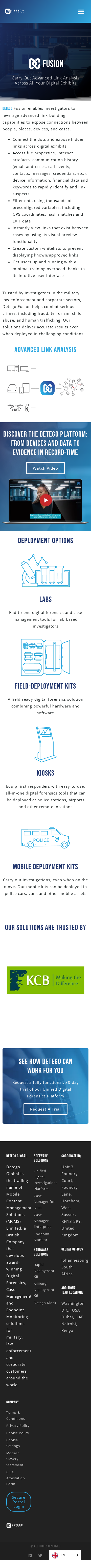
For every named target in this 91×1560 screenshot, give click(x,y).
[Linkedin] (30, 1555)
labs (45, 599)
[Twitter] (40, 1555)
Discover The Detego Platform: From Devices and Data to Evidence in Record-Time (45, 443)
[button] (81, 11)
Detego (7, 108)
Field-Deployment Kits (45, 686)
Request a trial (45, 1109)
